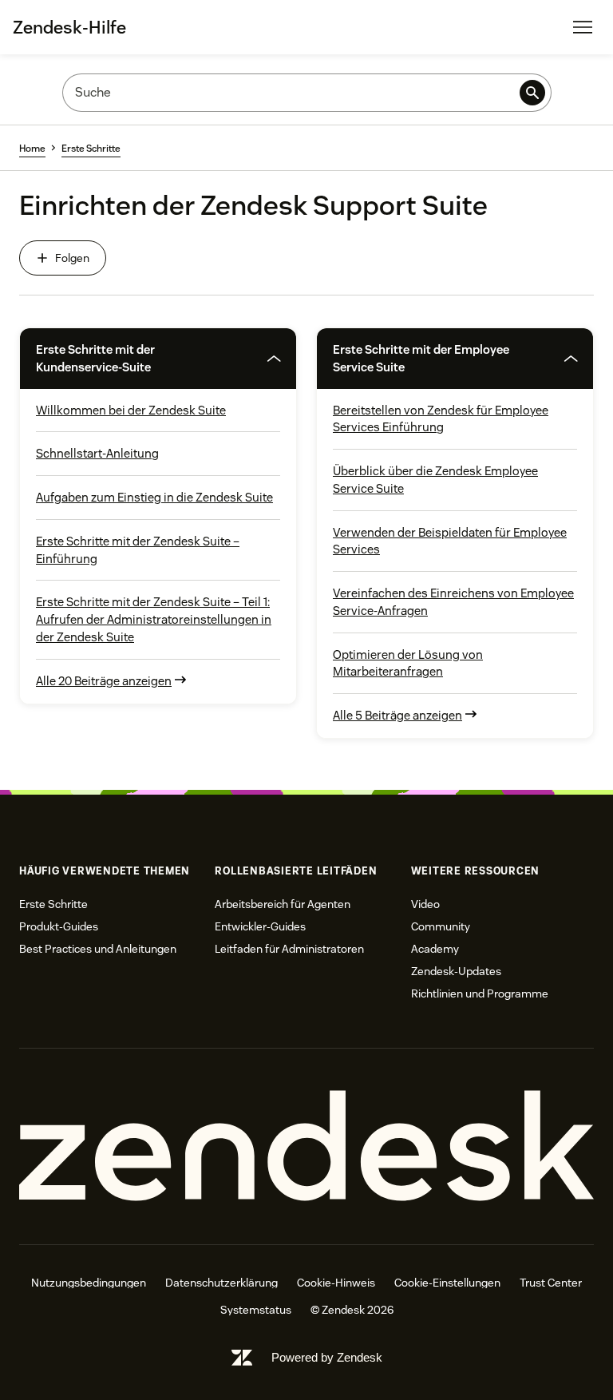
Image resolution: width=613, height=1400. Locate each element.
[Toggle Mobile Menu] (582, 27)
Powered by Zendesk (326, 1357)
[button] (135, 358)
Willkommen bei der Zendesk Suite (131, 410)
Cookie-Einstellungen (447, 1282)
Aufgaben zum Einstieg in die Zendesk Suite (154, 497)
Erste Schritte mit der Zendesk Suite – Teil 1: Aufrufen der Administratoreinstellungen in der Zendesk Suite (153, 619)
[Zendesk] (306, 1146)
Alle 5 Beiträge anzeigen (397, 715)
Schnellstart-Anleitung (97, 453)
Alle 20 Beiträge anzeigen (104, 680)
